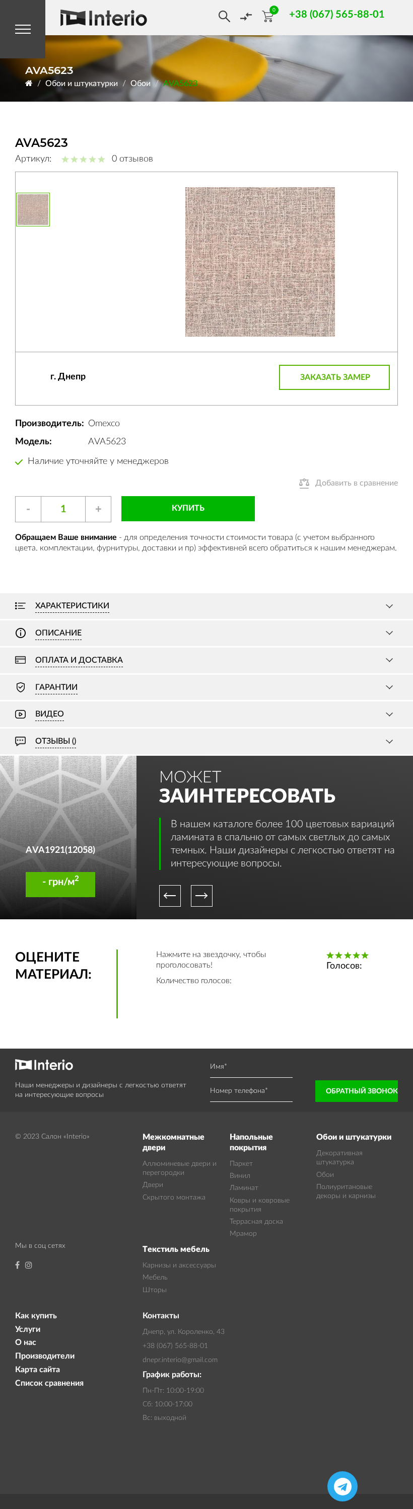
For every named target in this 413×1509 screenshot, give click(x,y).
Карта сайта (37, 1370)
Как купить (36, 1316)
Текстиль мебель (176, 1249)
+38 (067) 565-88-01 (175, 1345)
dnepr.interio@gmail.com (180, 1360)
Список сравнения (49, 1383)
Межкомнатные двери (173, 1142)
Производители (45, 1356)
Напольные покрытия (251, 1142)
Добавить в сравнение (356, 483)
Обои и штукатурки (81, 84)
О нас (25, 1342)
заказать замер (335, 377)
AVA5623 (180, 84)
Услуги (27, 1329)
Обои (140, 84)
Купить (188, 508)
